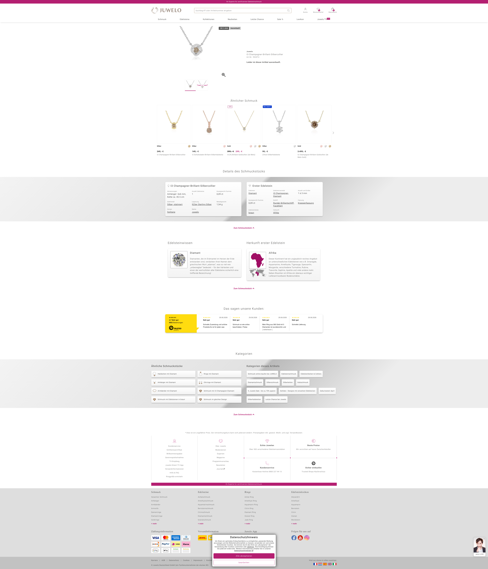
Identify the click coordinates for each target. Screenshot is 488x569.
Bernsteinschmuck (205, 508)
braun (251, 212)
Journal (220, 469)
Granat (294, 516)
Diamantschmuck (255, 382)
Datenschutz (174, 560)
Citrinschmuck (204, 512)
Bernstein (295, 508)
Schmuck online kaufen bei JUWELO (262, 374)
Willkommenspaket (174, 454)
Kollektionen (208, 19)
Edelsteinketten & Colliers (311, 374)
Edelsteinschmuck (288, 374)
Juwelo (195, 212)
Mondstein (295, 520)
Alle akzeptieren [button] (244, 556)
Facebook (293, 537)
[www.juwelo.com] (330, 564)
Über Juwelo (221, 446)
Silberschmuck (272, 382)
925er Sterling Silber (202, 204)
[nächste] (333, 132)
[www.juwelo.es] (325, 564)
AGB (163, 560)
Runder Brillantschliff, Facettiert (283, 205)
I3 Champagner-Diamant (281, 195)
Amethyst (295, 501)
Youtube (300, 537)
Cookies (186, 560)
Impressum (197, 560)
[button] (305, 11)
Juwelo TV (323, 19)
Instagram (306, 537)
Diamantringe (156, 516)
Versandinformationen (174, 469)
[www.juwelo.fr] (315, 564)
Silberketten (288, 382)
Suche (288, 10)
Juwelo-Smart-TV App (174, 465)
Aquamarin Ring (251, 505)
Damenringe (156, 512)
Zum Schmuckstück (243, 228)
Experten (220, 454)
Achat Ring (249, 497)
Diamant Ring (250, 512)
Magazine (221, 457)
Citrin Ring (249, 508)
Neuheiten (232, 19)
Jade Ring (249, 520)
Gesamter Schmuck (159, 497)
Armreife (154, 508)
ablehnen (250, 547)
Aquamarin (295, 505)
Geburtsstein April (327, 391)
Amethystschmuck (205, 501)
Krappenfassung (306, 203)
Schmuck (162, 19)
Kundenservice (174, 446)
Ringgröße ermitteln (174, 476)
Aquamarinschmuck (206, 505)
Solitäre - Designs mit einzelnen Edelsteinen (297, 391)
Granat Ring (249, 516)
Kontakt (209, 560)
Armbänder (155, 505)
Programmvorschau (221, 461)
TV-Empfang (174, 461)
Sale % (280, 19)
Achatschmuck (204, 497)
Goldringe (155, 520)
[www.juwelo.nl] (320, 564)
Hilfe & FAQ (174, 473)
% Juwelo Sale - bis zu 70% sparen (261, 391)
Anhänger (155, 501)
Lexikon (300, 19)
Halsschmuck (302, 382)
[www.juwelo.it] (335, 564)
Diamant (253, 193)
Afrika (276, 212)
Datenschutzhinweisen (242, 551)
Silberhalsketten (254, 399)
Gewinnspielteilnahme (174, 457)
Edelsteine (184, 19)
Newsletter (220, 465)
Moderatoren (220, 450)
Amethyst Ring (251, 501)
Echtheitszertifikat (174, 450)
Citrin (293, 512)
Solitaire (171, 212)
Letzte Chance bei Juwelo (276, 399)
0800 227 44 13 (275, 472)
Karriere (154, 560)
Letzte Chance (257, 19)
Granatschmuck (204, 520)
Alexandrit (295, 497)
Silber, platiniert (174, 204)
